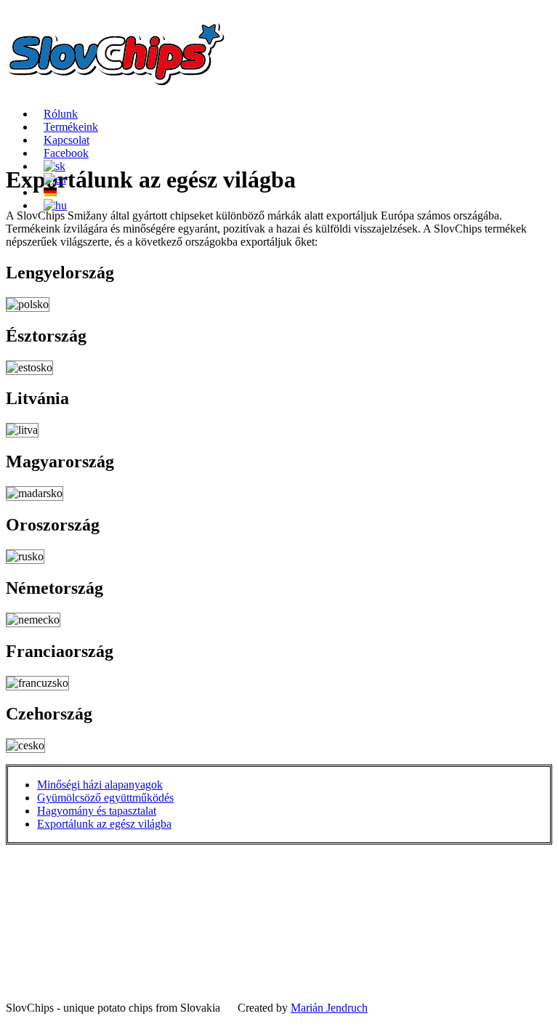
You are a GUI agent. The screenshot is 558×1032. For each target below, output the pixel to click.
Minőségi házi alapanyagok (100, 784)
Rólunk (61, 114)
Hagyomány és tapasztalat (96, 811)
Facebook (66, 153)
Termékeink (71, 127)
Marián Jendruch (329, 1007)
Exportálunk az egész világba (104, 824)
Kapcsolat (66, 140)
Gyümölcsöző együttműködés (105, 797)
